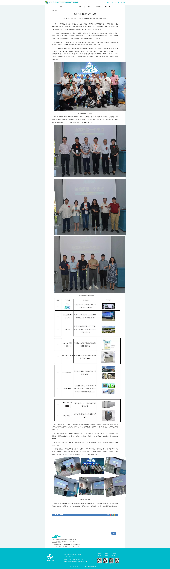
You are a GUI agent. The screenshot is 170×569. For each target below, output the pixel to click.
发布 (114, 533)
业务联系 (106, 555)
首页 (53, 10)
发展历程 (99, 553)
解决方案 (98, 6)
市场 (70, 6)
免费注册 (116, 2)
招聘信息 (99, 555)
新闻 (56, 10)
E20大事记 (114, 553)
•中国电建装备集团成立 (56, 542)
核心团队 (106, 553)
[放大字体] (63, 18)
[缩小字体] (64, 18)
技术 (80, 6)
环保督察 (107, 6)
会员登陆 (110, 2)
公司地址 (113, 555)
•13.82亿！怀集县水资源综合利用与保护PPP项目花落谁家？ (64, 539)
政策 (61, 6)
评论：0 (104, 18)
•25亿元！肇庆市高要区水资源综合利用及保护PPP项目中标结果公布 (66, 544)
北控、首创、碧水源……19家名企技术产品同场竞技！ (71, 35)
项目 (89, 6)
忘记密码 (123, 2)
